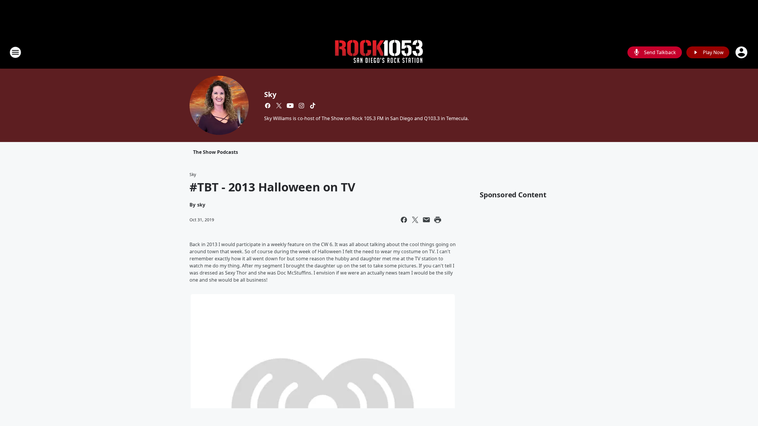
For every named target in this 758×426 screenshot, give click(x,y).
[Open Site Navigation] (15, 52)
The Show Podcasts (215, 152)
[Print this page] (437, 220)
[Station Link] (379, 52)
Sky (270, 94)
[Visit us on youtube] (290, 105)
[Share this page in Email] (426, 220)
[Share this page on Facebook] (404, 220)
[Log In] (742, 52)
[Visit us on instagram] (301, 105)
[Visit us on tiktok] (312, 105)
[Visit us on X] (278, 105)
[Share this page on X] (415, 220)
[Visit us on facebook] (267, 105)
